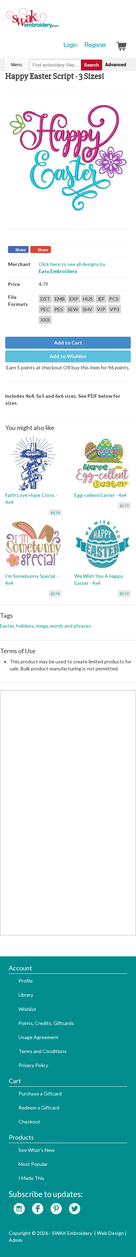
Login (70, 44)
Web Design (110, 1233)
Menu (16, 64)
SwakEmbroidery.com (57, 21)
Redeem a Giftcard (38, 1108)
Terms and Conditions (42, 1051)
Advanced (115, 64)
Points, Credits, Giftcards (46, 1023)
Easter (7, 626)
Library (25, 995)
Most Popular (33, 1164)
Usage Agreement (38, 1037)
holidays (25, 626)
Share (20, 250)
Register (95, 44)
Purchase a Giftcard (40, 1094)
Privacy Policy (33, 1065)
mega (42, 626)
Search (91, 64)
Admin (16, 1240)
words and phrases (70, 626)
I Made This (31, 1178)
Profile (25, 981)
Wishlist (27, 1009)
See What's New (36, 1150)
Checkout (29, 1122)
